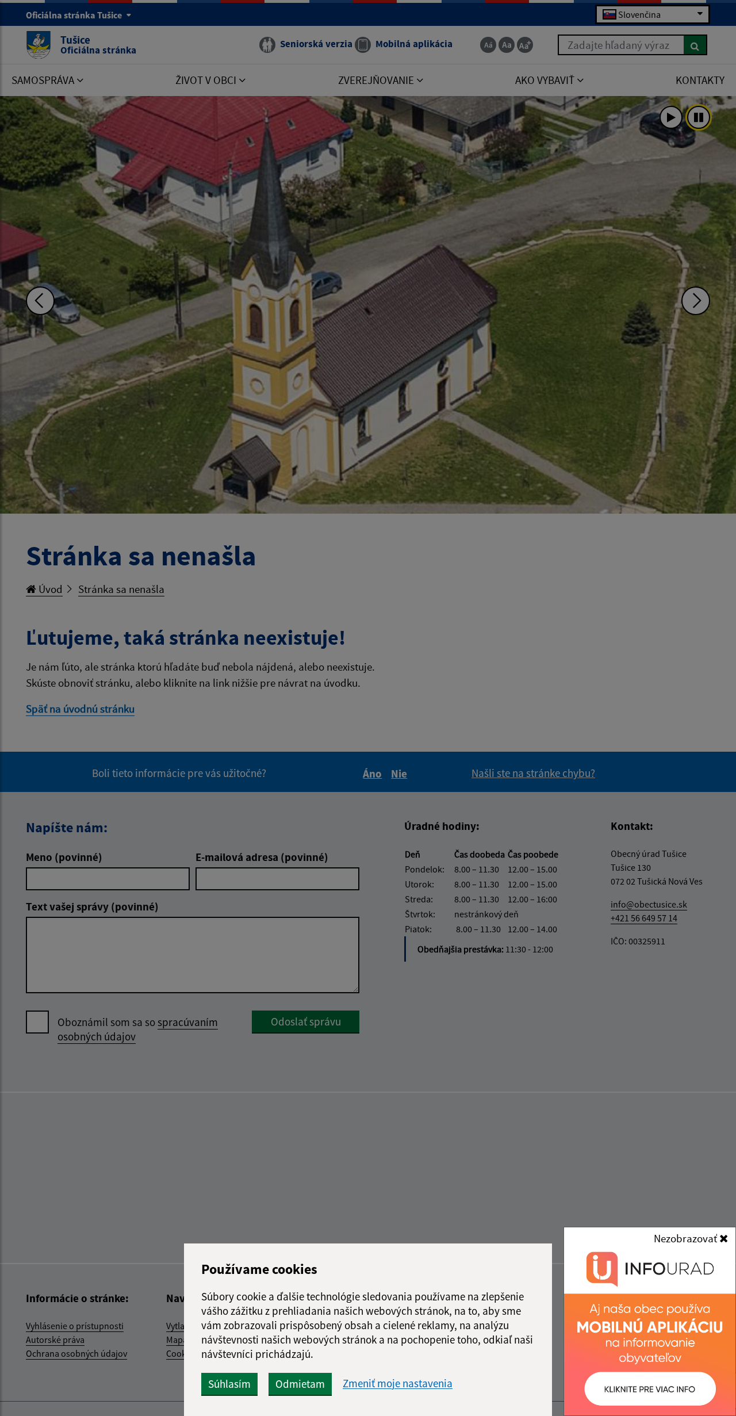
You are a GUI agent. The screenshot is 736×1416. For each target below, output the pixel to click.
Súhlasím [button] (229, 1384)
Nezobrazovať (686, 1238)
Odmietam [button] (300, 1384)
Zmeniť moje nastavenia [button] (398, 1383)
